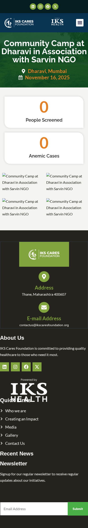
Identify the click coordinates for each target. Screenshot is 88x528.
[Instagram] (40, 6)
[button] (79, 22)
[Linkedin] (33, 6)
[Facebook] (48, 6)
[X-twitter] (55, 6)
